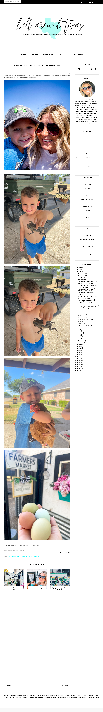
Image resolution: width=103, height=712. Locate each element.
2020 (78, 349)
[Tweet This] (60, 552)
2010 (78, 368)
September (81, 280)
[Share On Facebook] (63, 552)
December (81, 274)
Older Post (65, 685)
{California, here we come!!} (86, 300)
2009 (78, 370)
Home (39, 556)
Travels (87, 228)
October (80, 278)
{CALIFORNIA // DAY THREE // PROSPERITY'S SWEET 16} (86, 290)
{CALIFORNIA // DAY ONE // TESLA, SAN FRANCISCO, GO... (87, 297)
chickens (13, 556)
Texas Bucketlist (87, 221)
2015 (78, 359)
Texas (87, 217)
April (79, 337)
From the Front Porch (87, 199)
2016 (78, 357)
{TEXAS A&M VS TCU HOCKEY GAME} (88, 306)
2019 (78, 351)
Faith (87, 192)
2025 (87, 170)
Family (18, 556)
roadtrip (87, 243)
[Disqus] (37, 618)
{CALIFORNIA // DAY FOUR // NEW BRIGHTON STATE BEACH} (87, 282)
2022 (78, 345)
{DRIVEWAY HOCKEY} (84, 312)
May (79, 335)
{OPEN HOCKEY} (82, 317)
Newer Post (8, 685)
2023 (9, 556)
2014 (78, 360)
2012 (78, 364)
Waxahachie (87, 235)
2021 (78, 347)
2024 (78, 270)
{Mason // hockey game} (85, 308)
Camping (87, 181)
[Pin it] (69, 552)
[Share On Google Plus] (66, 552)
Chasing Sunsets (87, 184)
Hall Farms (34, 556)
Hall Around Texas (25, 556)
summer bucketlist (87, 246)
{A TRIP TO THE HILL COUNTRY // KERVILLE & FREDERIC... (87, 326)
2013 (78, 363)
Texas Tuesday (87, 224)
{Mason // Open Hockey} (85, 302)
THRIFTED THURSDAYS (87, 213)
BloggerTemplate (60, 710)
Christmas (87, 188)
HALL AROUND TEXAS (47, 710)
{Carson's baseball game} (86, 304)
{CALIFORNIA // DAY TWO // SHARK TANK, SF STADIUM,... (88, 293)
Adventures (87, 173)
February (81, 341)
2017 (78, 355)
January (80, 343)
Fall (87, 195)
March (80, 339)
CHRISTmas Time (87, 177)
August (80, 329)
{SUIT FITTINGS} (82, 323)
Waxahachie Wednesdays (87, 239)
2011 (78, 366)
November (81, 276)
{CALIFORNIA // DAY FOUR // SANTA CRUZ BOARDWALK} (88, 286)
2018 (78, 353)
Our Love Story (87, 206)
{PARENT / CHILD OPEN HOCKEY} (87, 310)
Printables (87, 210)
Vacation (87, 232)
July (79, 331)
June (79, 333)
